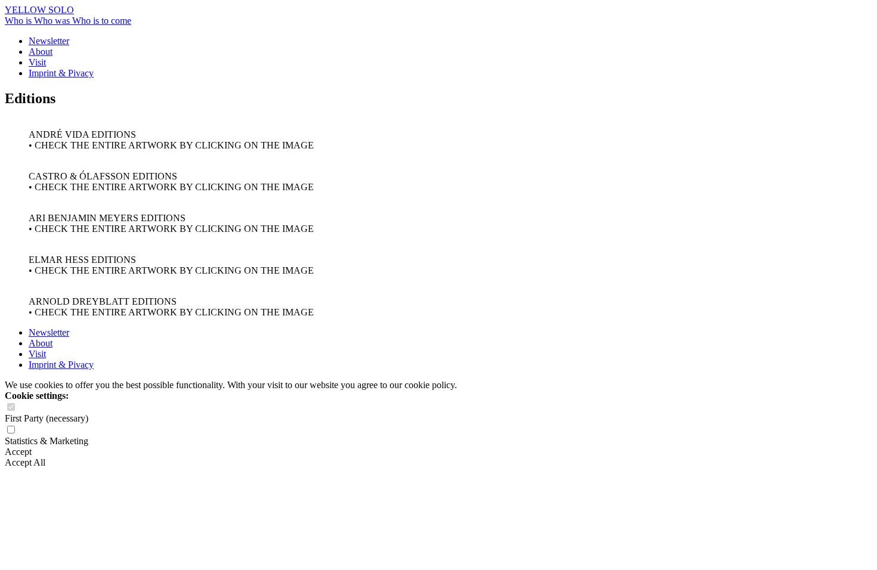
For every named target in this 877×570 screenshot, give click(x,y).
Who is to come (101, 21)
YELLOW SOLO (39, 10)
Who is (19, 21)
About (41, 52)
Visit (37, 62)
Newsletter (49, 41)
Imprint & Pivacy (61, 73)
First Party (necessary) (46, 418)
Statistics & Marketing (46, 441)
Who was (53, 21)
